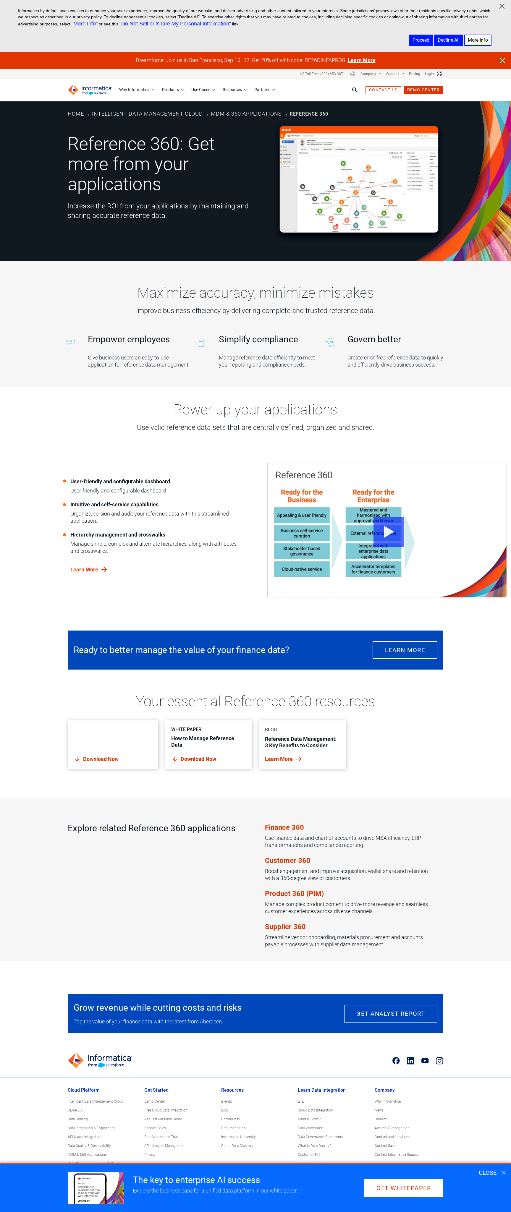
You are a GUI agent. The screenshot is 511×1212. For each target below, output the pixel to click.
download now (101, 759)
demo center (423, 90)
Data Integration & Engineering (92, 1128)
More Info (478, 40)
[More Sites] (439, 73)
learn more (84, 569)
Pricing (414, 74)
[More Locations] (353, 73)
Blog (224, 1110)
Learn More (362, 60)
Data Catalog (78, 1119)
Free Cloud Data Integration (165, 1110)
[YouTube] (425, 1060)
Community (230, 1119)
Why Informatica (134, 89)
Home (76, 114)
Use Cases (200, 89)
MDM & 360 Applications (246, 114)
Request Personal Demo (163, 1119)
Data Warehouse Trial (161, 1137)
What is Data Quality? (314, 1146)
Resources (232, 89)
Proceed (421, 40)
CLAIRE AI (76, 1110)
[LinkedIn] (410, 1060)
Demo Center (154, 1101)
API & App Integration (84, 1137)
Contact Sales (155, 1128)
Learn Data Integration (322, 1090)
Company (368, 74)
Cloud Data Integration (315, 1110)
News (379, 1110)
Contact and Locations (392, 1137)
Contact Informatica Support (397, 1155)
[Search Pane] (354, 90)
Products (170, 89)
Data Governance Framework (320, 1137)
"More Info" (85, 24)
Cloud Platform (84, 1090)
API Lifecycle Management (165, 1146)
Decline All (449, 40)
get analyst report (390, 1013)
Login (429, 74)
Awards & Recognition (392, 1128)
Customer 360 (309, 1155)
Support (393, 74)
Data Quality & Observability (89, 1146)
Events (226, 1101)
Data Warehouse (311, 1128)
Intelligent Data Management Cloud (147, 114)
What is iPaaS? (309, 1119)
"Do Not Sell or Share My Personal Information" (175, 24)
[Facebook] (396, 1060)
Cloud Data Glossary (237, 1146)
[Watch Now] (387, 530)
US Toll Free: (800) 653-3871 (322, 74)
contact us (383, 90)
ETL (301, 1101)
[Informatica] (90, 90)
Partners (262, 89)
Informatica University (238, 1137)
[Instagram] (439, 1060)
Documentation (233, 1128)
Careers (381, 1119)
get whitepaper (403, 1188)
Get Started (156, 1090)
